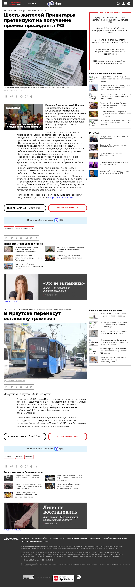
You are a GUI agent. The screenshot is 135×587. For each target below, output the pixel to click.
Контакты (25, 538)
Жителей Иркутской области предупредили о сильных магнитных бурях (110, 30)
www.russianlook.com (13, 90)
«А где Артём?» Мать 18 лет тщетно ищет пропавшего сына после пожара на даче (114, 325)
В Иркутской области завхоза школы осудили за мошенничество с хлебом (69, 486)
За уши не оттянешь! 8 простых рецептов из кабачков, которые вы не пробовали (115, 114)
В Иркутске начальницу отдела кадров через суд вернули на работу (110, 41)
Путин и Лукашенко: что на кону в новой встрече (114, 137)
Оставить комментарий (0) (67, 208)
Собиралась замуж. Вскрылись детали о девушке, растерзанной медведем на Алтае (114, 342)
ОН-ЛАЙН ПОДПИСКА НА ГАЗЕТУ (115, 538)
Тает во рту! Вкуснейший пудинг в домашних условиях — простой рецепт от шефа (114, 105)
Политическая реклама (77, 538)
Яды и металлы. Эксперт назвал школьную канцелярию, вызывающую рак (113, 359)
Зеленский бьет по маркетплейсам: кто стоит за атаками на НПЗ (114, 172)
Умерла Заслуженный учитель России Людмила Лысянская (27, 477)
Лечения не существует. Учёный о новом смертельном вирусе (114, 332)
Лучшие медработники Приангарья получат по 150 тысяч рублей (29, 266)
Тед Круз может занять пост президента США (111, 155)
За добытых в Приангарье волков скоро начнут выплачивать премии (70, 249)
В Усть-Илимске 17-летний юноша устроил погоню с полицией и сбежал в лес (110, 51)
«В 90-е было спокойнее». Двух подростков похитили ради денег (114, 315)
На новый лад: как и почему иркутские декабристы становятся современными (26, 249)
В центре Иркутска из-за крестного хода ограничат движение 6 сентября (26, 495)
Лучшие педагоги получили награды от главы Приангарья (69, 257)
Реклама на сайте (39, 538)
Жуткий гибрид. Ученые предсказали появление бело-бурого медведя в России (115, 122)
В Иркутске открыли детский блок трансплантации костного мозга (110, 62)
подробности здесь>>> (60, 197)
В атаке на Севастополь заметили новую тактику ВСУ (113, 146)
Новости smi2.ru (12, 301)
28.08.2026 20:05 (10, 309)
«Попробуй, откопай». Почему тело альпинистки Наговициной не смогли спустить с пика (115, 87)
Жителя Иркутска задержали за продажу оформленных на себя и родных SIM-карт (28, 486)
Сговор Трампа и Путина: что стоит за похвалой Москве (114, 163)
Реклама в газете (57, 538)
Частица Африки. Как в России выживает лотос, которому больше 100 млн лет (114, 351)
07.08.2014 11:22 (10, 11)
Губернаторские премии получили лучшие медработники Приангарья (28, 258)
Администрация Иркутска (14, 381)
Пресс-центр (95, 538)
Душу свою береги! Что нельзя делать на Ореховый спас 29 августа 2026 (110, 20)
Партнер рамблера (43, 577)
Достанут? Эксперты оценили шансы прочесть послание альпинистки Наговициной (115, 96)
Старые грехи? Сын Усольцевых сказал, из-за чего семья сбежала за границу (115, 79)
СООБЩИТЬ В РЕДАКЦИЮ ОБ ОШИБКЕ (35, 541)
